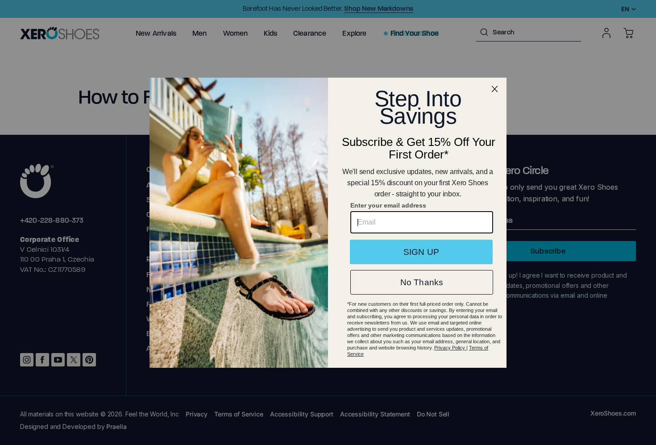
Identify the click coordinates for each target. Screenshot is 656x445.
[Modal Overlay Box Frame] (328, 223)
